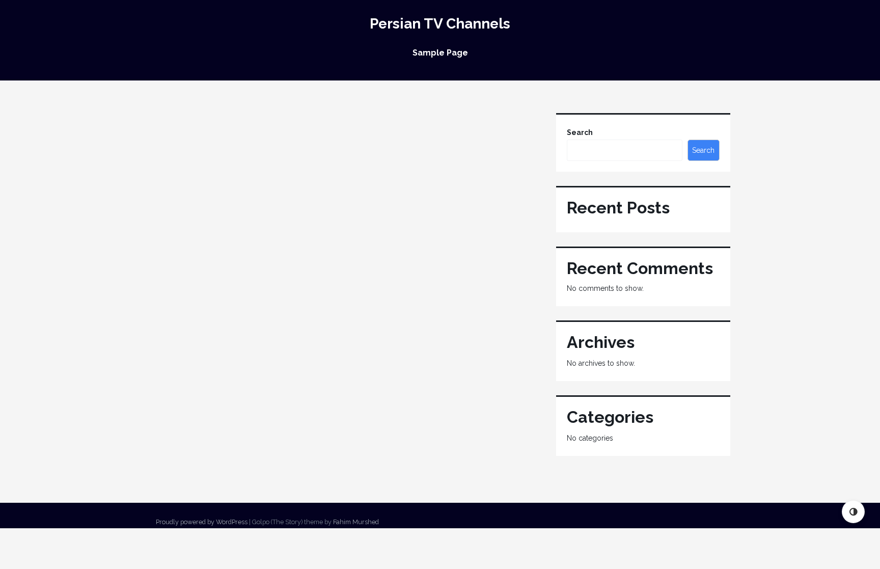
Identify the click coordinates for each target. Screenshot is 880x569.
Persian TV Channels (440, 23)
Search (580, 132)
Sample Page (440, 53)
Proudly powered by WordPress (202, 522)
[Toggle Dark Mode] (853, 511)
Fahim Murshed (356, 522)
